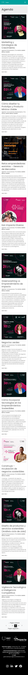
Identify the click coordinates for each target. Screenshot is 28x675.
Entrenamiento (10, 50)
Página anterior (14, 623)
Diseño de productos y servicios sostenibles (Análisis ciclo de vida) (14, 528)
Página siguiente (14, 628)
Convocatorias (10, 112)
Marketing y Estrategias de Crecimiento (9, 45)
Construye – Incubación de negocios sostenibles (13, 468)
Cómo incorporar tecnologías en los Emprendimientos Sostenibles (11, 404)
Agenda (4, 50)
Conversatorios (10, 289)
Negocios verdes (10, 342)
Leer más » (4, 72)
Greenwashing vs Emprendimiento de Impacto (12, 283)
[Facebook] (20, 666)
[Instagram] (7, 666)
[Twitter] (16, 666)
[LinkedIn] (11, 666)
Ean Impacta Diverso (13, 225)
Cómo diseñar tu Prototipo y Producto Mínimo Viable (12, 106)
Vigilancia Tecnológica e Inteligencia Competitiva (14, 590)
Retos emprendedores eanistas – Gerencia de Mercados (13, 166)
